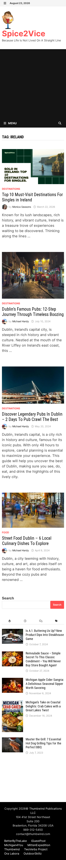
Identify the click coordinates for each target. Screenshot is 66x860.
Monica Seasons (21, 206)
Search (8, 598)
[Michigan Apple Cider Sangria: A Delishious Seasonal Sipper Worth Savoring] (12, 680)
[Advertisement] (33, 84)
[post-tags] (56, 621)
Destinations (11, 188)
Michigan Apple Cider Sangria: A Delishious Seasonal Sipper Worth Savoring (45, 684)
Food (5, 532)
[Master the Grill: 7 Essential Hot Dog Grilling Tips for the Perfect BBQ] (12, 740)
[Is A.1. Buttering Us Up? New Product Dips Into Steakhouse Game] (12, 631)
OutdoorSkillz (33, 853)
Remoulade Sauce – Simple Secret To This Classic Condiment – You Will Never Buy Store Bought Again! (43, 659)
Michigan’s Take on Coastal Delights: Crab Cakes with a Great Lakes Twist (43, 706)
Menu (12, 123)
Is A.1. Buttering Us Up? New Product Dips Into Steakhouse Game (45, 635)
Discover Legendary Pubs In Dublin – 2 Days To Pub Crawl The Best (32, 417)
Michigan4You (13, 845)
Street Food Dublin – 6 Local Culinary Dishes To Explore (26, 541)
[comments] (41, 621)
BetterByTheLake (15, 841)
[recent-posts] (25, 621)
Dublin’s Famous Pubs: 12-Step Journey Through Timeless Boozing (33, 312)
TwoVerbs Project (36, 849)
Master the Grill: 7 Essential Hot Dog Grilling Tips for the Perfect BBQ (43, 743)
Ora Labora (11, 853)
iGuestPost (38, 841)
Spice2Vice (23, 33)
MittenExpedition (38, 845)
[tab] (9, 621)
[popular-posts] (9, 621)
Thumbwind (12, 849)
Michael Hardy (20, 321)
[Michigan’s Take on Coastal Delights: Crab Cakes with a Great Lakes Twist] (12, 703)
